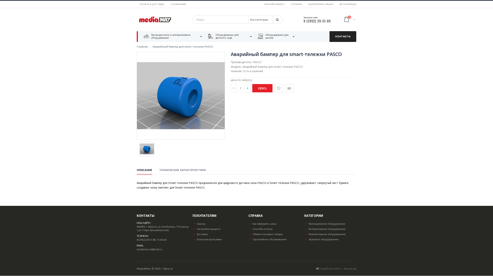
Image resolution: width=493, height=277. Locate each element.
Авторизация (348, 4)
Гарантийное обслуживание (270, 239)
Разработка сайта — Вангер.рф (337, 268)
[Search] (277, 19)
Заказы (201, 223)
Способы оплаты (262, 229)
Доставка (202, 234)
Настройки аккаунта (208, 229)
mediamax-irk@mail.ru (149, 249)
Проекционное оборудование (327, 223)
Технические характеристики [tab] (182, 170)
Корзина (296, 4)
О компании (178, 4)
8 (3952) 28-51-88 (317, 20)
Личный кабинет (274, 4)
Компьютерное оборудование (327, 234)
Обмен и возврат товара (268, 234)
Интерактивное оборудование (327, 229)
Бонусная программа (209, 239)
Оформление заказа (320, 4)
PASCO (257, 62)
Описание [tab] (144, 170)
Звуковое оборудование (324, 239)
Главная (142, 46)
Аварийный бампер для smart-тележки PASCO (183, 46)
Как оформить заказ (265, 223)
